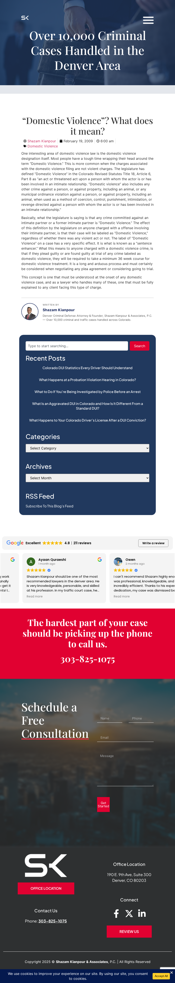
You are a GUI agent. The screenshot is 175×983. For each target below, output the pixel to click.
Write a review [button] (153, 543)
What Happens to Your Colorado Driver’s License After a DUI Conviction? (87, 420)
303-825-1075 (87, 659)
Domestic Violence (43, 146)
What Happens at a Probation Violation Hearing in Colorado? (87, 379)
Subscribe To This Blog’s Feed (49, 506)
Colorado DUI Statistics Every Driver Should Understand (87, 368)
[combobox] (77, 346)
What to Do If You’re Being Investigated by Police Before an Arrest (88, 391)
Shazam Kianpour (59, 310)
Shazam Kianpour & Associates (82, 962)
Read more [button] (14, 597)
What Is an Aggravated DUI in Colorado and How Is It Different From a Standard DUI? (87, 405)
